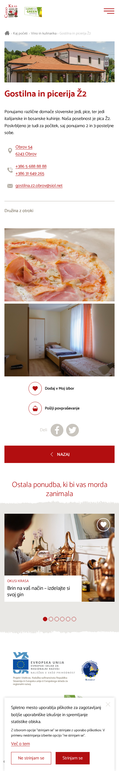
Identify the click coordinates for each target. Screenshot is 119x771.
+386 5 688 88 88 (30, 166)
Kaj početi (20, 34)
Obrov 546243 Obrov (26, 150)
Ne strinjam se (31, 758)
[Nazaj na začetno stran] (11, 11)
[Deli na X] (72, 430)
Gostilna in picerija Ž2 (75, 34)
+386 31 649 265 (29, 173)
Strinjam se (73, 758)
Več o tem (20, 744)
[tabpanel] (59, 565)
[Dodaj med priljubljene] (103, 524)
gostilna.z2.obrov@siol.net (39, 185)
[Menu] (109, 11)
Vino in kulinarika (43, 34)
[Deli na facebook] (57, 430)
